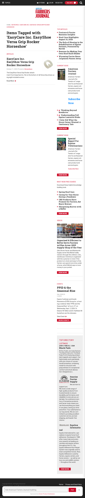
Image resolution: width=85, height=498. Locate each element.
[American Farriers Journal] (61, 74)
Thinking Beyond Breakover (68, 111)
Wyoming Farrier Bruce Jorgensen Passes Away (70, 57)
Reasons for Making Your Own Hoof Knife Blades (70, 52)
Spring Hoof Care (66, 192)
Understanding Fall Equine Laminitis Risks (69, 116)
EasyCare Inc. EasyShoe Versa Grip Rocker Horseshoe (20, 62)
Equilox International (69, 427)
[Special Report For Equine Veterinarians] (61, 144)
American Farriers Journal (73, 71)
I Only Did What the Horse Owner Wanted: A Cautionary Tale (70, 122)
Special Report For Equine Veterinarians (75, 142)
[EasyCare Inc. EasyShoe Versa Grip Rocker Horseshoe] (48, 64)
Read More (10, 81)
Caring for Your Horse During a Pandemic (69, 196)
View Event (61, 316)
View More (63, 128)
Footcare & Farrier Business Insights (67, 33)
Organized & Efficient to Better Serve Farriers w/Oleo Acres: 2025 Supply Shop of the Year (69, 244)
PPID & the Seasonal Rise (66, 289)
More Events (64, 320)
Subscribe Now (73, 169)
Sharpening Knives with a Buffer (70, 208)
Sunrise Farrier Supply (74, 379)
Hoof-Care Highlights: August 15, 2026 (69, 38)
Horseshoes (28, 69)
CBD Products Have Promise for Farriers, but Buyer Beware (70, 201)
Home (8, 25)
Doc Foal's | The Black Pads (67, 346)
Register (59, 3)
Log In (51, 3)
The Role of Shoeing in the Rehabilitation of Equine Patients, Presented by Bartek (71, 45)
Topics (7, 3)
